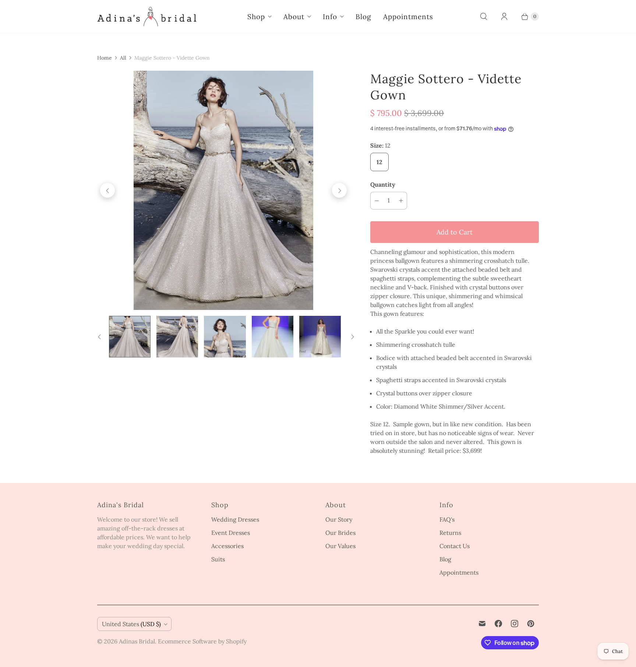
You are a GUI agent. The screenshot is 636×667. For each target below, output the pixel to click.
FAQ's (447, 519)
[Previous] (107, 190)
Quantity (382, 184)
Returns (450, 532)
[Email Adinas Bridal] (482, 623)
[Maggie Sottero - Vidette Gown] (223, 190)
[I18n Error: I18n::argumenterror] (130, 336)
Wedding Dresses (235, 519)
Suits (218, 559)
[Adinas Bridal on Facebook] (498, 623)
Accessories (227, 546)
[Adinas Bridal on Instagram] (514, 623)
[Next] (339, 190)
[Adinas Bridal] (147, 16)
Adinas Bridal (137, 641)
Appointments (408, 16)
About (293, 16)
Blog (363, 16)
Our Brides (340, 532)
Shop (256, 16)
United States (131, 624)
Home (104, 57)
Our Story (338, 519)
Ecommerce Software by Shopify (202, 641)
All (123, 57)
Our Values (340, 546)
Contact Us (454, 546)
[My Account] (504, 16)
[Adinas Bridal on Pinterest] (531, 623)
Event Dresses (230, 532)
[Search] (483, 16)
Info (330, 16)
